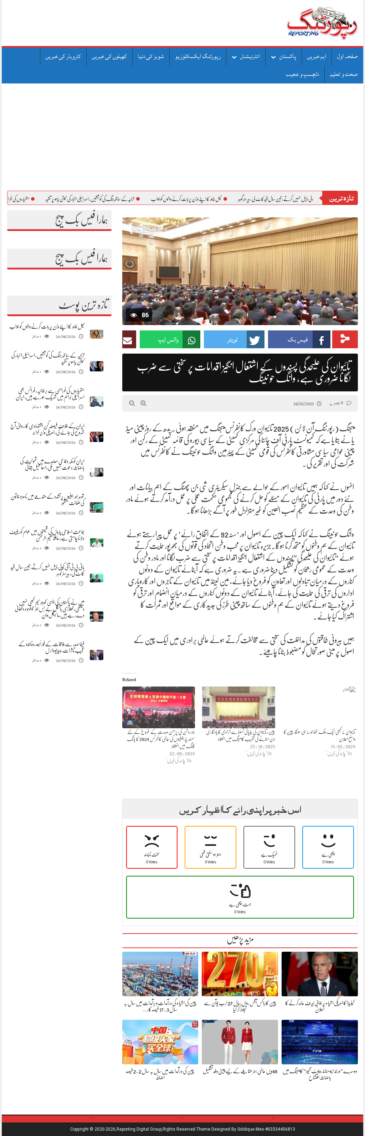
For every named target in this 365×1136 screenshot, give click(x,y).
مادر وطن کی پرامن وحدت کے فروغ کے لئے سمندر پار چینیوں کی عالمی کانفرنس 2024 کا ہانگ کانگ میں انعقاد (161, 739)
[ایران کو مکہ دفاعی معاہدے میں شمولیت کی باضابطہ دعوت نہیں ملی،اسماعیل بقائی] (96, 472)
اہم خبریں (316, 56)
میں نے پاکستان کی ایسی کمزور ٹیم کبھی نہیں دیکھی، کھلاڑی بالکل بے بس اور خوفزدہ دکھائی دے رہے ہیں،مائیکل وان (49, 608)
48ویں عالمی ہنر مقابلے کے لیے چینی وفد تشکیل (240, 1071)
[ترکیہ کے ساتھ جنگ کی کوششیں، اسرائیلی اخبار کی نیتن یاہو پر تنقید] (96, 366)
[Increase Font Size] (143, 403)
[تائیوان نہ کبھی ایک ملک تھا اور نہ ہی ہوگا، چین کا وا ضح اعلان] (318, 707)
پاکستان (287, 56)
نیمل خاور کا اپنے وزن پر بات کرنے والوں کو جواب (215, 199)
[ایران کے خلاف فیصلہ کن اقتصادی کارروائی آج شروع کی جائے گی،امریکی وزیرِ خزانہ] (96, 436)
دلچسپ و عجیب (302, 74)
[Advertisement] (182, 137)
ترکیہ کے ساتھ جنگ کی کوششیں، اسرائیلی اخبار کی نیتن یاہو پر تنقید (119, 199)
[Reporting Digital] (305, 23)
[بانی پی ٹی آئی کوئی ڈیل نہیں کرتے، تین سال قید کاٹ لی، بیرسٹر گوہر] (96, 578)
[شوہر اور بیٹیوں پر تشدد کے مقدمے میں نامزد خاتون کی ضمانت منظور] (96, 507)
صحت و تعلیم (344, 74)
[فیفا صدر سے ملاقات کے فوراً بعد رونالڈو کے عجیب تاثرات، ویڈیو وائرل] (96, 655)
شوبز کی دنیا (151, 56)
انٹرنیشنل (250, 56)
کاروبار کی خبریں (63, 56)
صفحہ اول (347, 56)
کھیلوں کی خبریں (109, 56)
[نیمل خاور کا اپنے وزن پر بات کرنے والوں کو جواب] (96, 334)
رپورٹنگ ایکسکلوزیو (198, 56)
